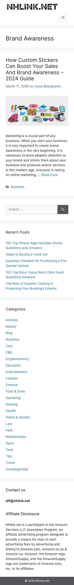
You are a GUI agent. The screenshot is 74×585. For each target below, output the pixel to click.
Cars (9, 346)
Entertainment (16, 372)
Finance (12, 385)
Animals (12, 320)
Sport (10, 443)
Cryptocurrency (17, 359)
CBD (9, 352)
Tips (9, 456)
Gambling (13, 398)
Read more (49, 175)
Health (11, 411)
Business (17, 187)
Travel (10, 463)
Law (9, 424)
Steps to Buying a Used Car (27, 254)
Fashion (12, 378)
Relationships (16, 437)
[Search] (62, 209)
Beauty (11, 326)
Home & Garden (18, 417)
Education (13, 365)
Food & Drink (15, 391)
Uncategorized (17, 469)
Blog (9, 333)
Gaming (11, 404)
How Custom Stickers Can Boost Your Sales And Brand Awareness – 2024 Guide (34, 69)
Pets (9, 430)
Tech (9, 450)
